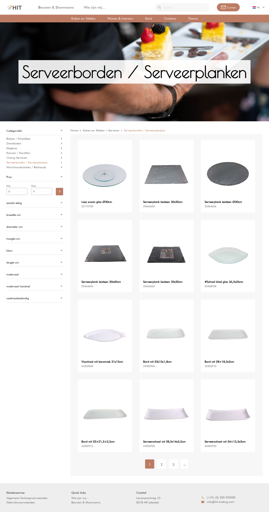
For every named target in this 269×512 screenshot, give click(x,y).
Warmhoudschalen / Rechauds (26, 167)
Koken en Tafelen (83, 18)
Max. (34, 185)
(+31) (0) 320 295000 (221, 497)
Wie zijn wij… (95, 7)
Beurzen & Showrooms (56, 7)
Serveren (113, 130)
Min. (8, 185)
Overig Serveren (16, 157)
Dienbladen (13, 143)
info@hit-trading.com (220, 502)
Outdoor (170, 18)
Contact (141, 492)
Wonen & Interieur (120, 18)
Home (74, 130)
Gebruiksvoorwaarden (20, 502)
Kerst (148, 18)
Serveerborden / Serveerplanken (27, 162)
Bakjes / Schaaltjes (18, 138)
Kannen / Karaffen (18, 153)
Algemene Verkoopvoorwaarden (27, 498)
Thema (193, 18)
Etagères (11, 148)
